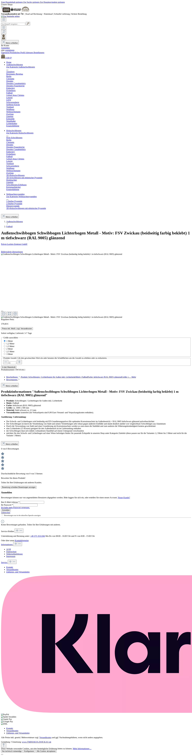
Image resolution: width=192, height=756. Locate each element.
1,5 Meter (10, 346)
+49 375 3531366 (37, 536)
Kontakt (9, 567)
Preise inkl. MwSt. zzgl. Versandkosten (17, 329)
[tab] (71, 377)
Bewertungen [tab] (12, 380)
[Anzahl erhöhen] (19, 362)
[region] (96, 285)
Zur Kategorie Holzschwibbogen (19, 133)
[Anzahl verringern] (5, 362)
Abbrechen (5, 513)
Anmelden (5, 48)
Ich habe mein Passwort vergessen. (15, 507)
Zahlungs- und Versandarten (18, 572)
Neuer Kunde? (124, 497)
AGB (8, 549)
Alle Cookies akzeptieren (46, 751)
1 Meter (9, 341)
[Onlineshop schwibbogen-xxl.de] (26, 11)
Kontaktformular (21, 540)
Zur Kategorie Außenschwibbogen (20, 67)
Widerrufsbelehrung (14, 554)
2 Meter (9, 349)
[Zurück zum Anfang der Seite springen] (3, 745)
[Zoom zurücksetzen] (9, 314)
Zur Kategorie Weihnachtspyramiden (21, 196)
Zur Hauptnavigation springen (52, 2)
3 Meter (9, 354)
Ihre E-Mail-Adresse (10, 502)
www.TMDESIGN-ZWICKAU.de (36, 742)
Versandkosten (12, 569)
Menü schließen (12, 43)
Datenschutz (11, 552)
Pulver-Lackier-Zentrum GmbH (14, 244)
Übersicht (5, 52)
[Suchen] (28, 24)
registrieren (9, 50)
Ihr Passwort (7, 505)
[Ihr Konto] (3, 37)
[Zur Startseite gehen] (10, 16)
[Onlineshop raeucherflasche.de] (16, 11)
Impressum (10, 556)
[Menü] (3, 20)
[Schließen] (2, 311)
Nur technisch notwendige (12, 751)
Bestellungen (39, 52)
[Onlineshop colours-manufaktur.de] (6, 11)
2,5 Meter (10, 351)
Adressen (29, 52)
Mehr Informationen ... (82, 748)
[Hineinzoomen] (15, 314)
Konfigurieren (29, 751)
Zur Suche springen (31, 2)
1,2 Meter (10, 344)
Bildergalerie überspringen (12, 252)
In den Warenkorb (8, 367)
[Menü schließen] (7, 199)
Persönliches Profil (17, 52)
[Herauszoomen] (3, 314)
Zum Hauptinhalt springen (12, 2)
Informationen (7, 544)
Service (4, 562)
